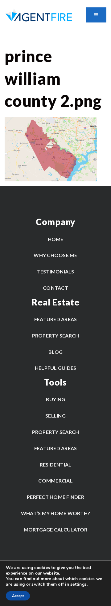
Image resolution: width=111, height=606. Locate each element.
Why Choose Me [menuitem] (55, 255)
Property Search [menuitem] (55, 335)
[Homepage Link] (39, 15)
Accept (18, 595)
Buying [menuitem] (55, 399)
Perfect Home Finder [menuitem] (55, 497)
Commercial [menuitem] (55, 480)
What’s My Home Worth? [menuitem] (55, 513)
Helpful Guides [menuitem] (55, 368)
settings (78, 584)
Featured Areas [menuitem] (55, 319)
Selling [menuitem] (55, 415)
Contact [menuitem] (55, 288)
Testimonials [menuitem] (55, 271)
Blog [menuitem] (55, 352)
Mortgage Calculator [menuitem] (56, 529)
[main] (55, 106)
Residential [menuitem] (56, 464)
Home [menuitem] (56, 239)
